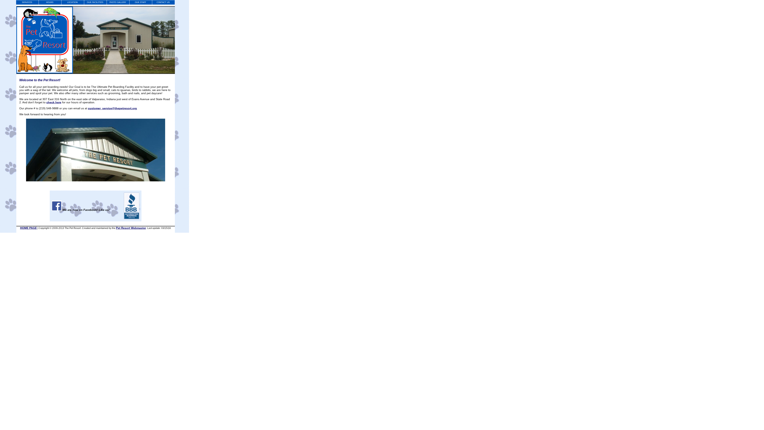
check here (53, 102)
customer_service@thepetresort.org (112, 108)
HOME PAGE (28, 228)
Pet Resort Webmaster (131, 228)
